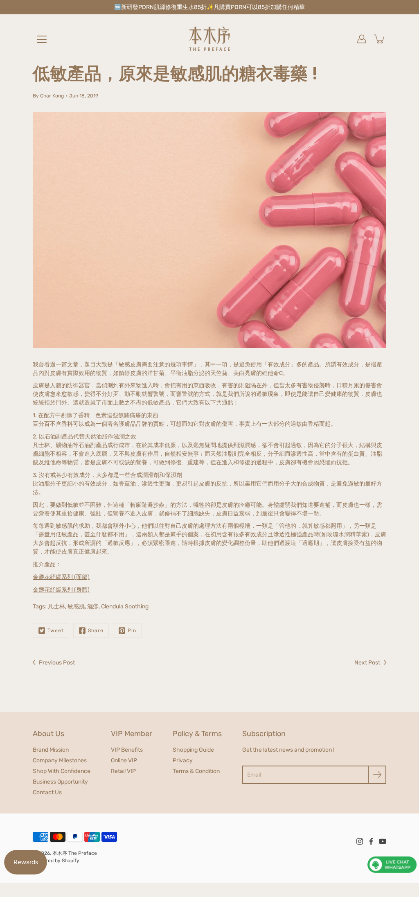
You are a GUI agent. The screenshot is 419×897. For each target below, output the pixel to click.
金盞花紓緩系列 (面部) (61, 577)
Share (96, 630)
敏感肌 (76, 606)
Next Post (367, 662)
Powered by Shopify (56, 860)
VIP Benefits (127, 749)
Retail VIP (123, 771)
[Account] (361, 38)
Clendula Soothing (125, 606)
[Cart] (379, 38)
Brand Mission (51, 749)
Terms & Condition (196, 771)
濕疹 (93, 606)
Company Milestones (60, 760)
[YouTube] (382, 841)
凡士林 (56, 606)
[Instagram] (359, 841)
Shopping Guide (193, 749)
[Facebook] (371, 841)
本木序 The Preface (74, 853)
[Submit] (377, 775)
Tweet (55, 630)
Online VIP (124, 760)
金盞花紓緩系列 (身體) (61, 589)
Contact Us (47, 792)
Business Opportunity (60, 781)
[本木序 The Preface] (209, 38)
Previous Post (57, 662)
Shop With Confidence (61, 771)
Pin (132, 630)
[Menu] (42, 39)
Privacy (183, 760)
